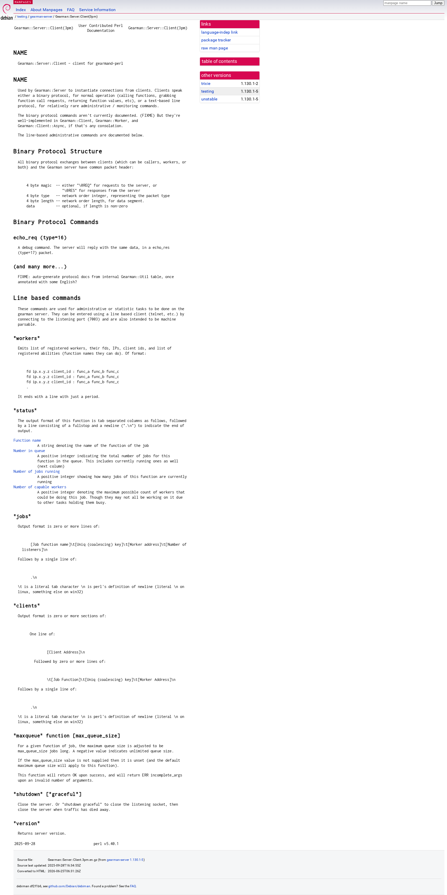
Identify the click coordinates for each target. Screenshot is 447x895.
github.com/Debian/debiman (69, 886)
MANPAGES (23, 2)
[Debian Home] (6, 10)
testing (22, 16)
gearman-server (41, 16)
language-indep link (219, 32)
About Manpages (46, 9)
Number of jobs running (36, 471)
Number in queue (29, 450)
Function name (27, 440)
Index (21, 9)
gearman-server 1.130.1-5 (125, 860)
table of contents (219, 61)
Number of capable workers (39, 487)
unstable (209, 99)
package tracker (216, 40)
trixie (205, 83)
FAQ (70, 9)
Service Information (97, 9)
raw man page (214, 48)
